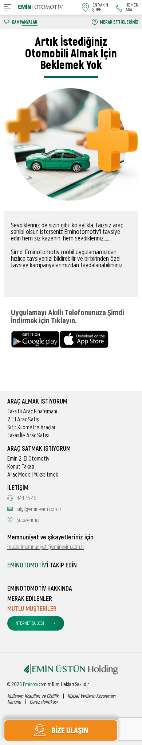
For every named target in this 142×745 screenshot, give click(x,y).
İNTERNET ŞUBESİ (29, 623)
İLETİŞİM (17, 488)
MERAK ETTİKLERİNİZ (119, 22)
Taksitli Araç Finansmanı (32, 411)
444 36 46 (26, 498)
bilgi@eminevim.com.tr (38, 509)
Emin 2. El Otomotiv (28, 459)
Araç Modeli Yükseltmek (32, 475)
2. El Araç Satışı (23, 419)
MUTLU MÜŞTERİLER (31, 609)
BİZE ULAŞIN (69, 730)
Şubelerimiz (27, 520)
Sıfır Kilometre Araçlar (31, 427)
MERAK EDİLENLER (29, 599)
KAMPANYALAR (25, 22)
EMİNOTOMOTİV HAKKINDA (39, 588)
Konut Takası (20, 467)
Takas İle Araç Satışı (28, 435)
